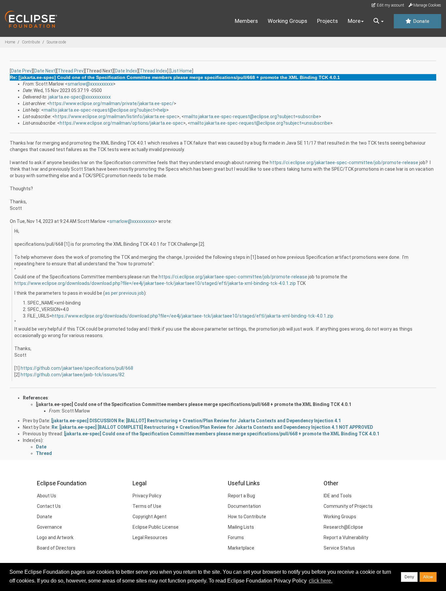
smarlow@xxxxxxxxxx (90, 83)
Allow (428, 577)
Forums (236, 537)
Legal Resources (150, 537)
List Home (181, 70)
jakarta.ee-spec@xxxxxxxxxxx (79, 97)
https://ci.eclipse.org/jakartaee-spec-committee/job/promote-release (344, 162)
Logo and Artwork (55, 537)
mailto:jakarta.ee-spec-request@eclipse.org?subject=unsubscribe (260, 123)
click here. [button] (320, 580)
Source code (56, 42)
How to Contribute (247, 516)
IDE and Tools (338, 495)
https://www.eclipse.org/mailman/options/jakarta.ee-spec (121, 123)
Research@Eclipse (343, 527)
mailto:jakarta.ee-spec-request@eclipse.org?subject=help (105, 110)
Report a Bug (241, 495)
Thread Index (153, 70)
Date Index (126, 70)
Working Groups (287, 21)
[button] (379, 21)
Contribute (31, 42)
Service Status (339, 548)
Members (246, 21)
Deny (409, 577)
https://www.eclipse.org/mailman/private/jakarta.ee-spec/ (112, 103)
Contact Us (49, 506)
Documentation (244, 506)
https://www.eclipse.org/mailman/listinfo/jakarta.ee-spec (116, 116)
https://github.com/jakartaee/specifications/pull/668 (77, 368)
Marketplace (241, 548)
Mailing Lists (241, 527)
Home (10, 42)
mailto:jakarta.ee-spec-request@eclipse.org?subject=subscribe (251, 116)
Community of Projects (348, 506)
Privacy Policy (147, 495)
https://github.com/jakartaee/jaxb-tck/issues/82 (72, 374)
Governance (49, 527)
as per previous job (124, 293)
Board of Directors (56, 548)
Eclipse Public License (156, 527)
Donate (420, 21)
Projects (327, 21)
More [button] (354, 21)
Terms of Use (147, 506)
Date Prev (21, 70)
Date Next (44, 70)
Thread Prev (71, 70)
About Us (46, 495)
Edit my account (390, 5)
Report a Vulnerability (346, 537)
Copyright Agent (150, 516)
